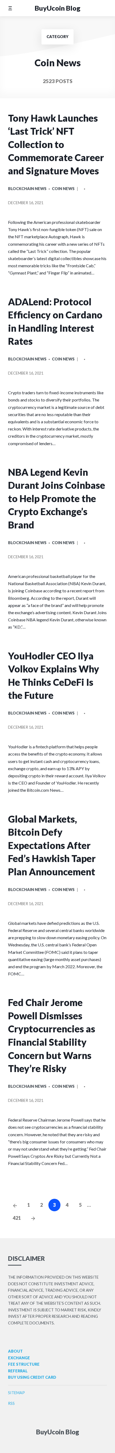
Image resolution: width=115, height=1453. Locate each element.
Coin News (63, 188)
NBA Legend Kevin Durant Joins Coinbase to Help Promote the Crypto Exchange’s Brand (56, 498)
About (15, 1351)
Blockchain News (27, 188)
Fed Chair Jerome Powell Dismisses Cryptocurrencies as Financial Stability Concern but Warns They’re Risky (51, 1035)
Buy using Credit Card (32, 1377)
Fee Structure (24, 1364)
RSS (11, 1403)
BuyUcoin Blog (57, 8)
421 (17, 1218)
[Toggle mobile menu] (10, 8)
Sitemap (16, 1392)
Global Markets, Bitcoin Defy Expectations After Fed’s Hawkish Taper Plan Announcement (52, 845)
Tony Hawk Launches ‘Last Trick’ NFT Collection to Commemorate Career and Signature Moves (56, 144)
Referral (18, 1371)
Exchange (19, 1358)
